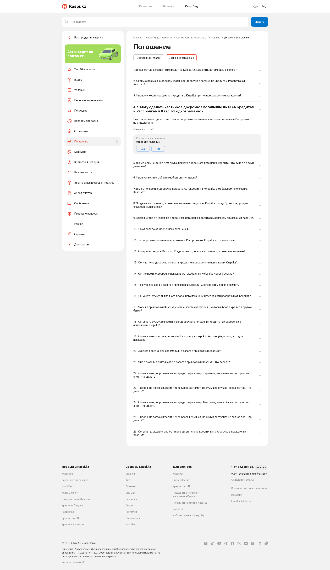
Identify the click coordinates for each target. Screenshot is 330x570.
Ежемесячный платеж (149, 57)
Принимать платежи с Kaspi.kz (190, 502)
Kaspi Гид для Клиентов (159, 37)
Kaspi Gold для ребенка (75, 480)
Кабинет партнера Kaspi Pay (188, 515)
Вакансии (236, 494)
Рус (264, 6)
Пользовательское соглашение (249, 488)
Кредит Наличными (73, 524)
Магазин (130, 473)
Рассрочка (68, 511)
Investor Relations (241, 501)
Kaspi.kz (137, 37)
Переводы (131, 499)
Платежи (131, 486)
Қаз (255, 6)
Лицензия (67, 549)
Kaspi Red (67, 486)
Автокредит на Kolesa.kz (190, 37)
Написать (261, 467)
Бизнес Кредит (181, 480)
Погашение (214, 37)
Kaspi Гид (131, 524)
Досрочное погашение (181, 57)
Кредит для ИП (70, 518)
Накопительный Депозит (76, 499)
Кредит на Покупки (72, 505)
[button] (197, 130)
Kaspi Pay (178, 473)
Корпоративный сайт (74, 562)
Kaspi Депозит (70, 492)
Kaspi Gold (67, 473)
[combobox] (158, 22)
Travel (129, 480)
